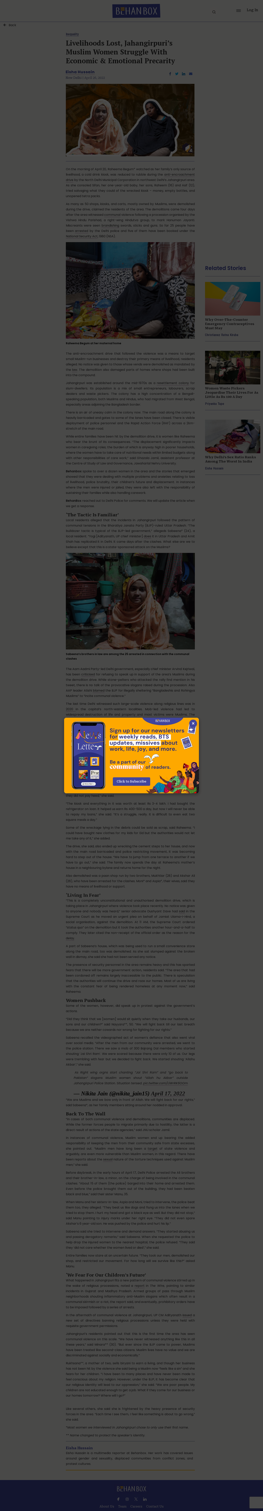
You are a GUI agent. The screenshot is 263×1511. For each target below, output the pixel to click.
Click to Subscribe (131, 781)
